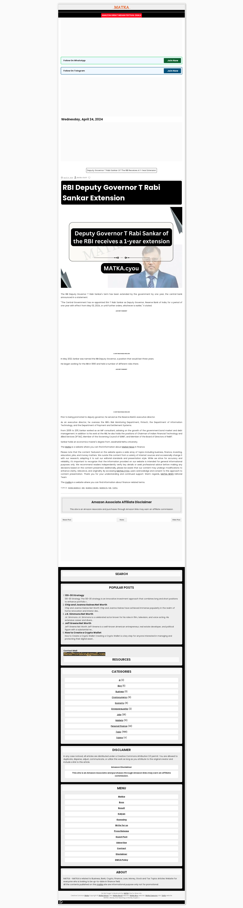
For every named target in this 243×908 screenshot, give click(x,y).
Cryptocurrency (119, 697)
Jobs (119, 714)
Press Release (121, 831)
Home (122, 520)
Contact (121, 848)
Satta (164, 896)
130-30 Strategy (74, 595)
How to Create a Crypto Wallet (83, 632)
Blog (120, 685)
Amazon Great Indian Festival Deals (121, 15)
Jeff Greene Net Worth (78, 623)
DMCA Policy (121, 859)
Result (121, 808)
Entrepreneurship (119, 708)
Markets (104, 488)
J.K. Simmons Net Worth (79, 614)
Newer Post (67, 520)
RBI (110, 488)
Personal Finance (119, 726)
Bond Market (74, 488)
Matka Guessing (152, 896)
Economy (119, 703)
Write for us (121, 825)
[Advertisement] (121, 37)
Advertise (121, 842)
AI (120, 680)
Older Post (176, 520)
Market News (128, 447)
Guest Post (121, 836)
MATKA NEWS (167, 474)
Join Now (172, 60)
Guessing (121, 819)
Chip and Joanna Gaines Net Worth (86, 604)
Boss (121, 802)
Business (120, 691)
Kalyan (121, 813)
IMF (83, 488)
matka (68, 482)
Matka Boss (134, 896)
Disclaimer (121, 854)
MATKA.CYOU (123, 471)
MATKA (126, 893)
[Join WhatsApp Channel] (61, 902)
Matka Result (118, 896)
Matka (68, 447)
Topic (115, 488)
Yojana (119, 737)
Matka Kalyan (104, 896)
